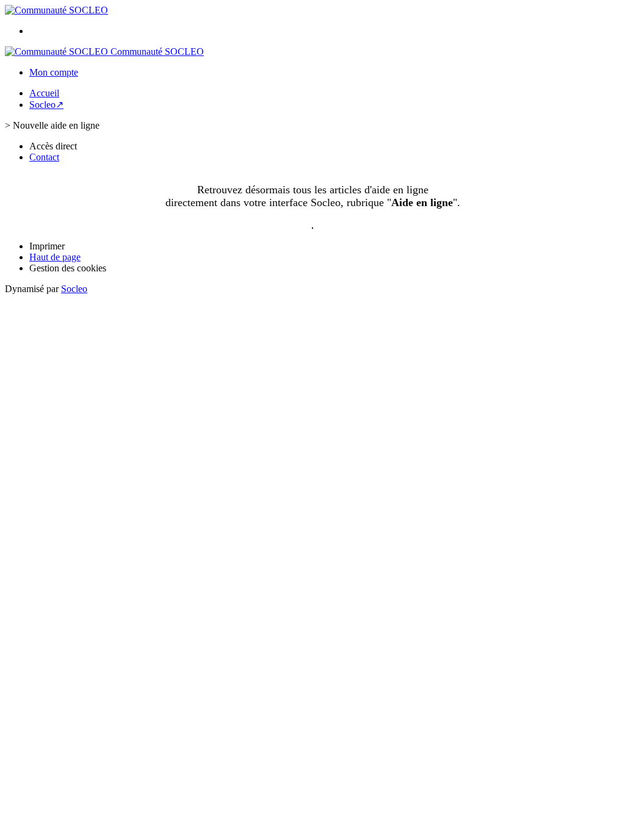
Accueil (44, 93)
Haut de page (55, 257)
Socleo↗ (46, 104)
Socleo (74, 289)
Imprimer (47, 246)
